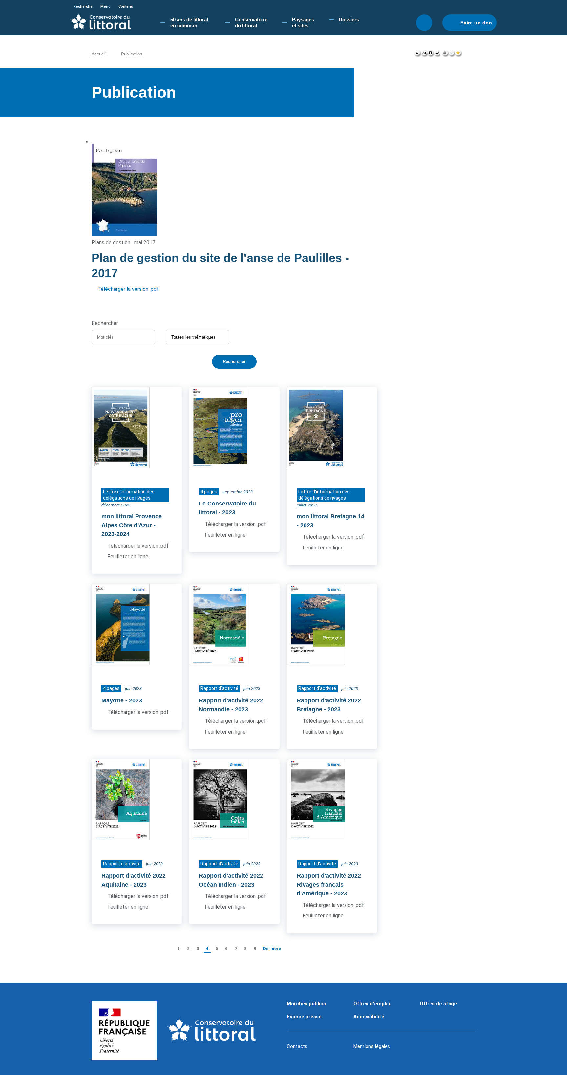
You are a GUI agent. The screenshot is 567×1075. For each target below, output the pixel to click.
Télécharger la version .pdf (128, 289)
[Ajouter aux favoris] (458, 54)
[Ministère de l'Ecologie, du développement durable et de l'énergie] (124, 1031)
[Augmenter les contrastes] (430, 54)
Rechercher (424, 22)
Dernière (272, 948)
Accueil (99, 54)
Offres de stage (438, 1004)
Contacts (297, 1046)
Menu (105, 6)
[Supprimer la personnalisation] (437, 54)
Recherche (83, 6)
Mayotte (112, 700)
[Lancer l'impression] (445, 54)
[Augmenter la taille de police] (424, 54)
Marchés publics (306, 1004)
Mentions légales (371, 1046)
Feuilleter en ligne (127, 556)
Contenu (125, 6)
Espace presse (304, 1017)
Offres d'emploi (371, 1004)
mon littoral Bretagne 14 (330, 516)
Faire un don (476, 22)
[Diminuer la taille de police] (417, 54)
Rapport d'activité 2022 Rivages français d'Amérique (329, 884)
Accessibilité (368, 1017)
